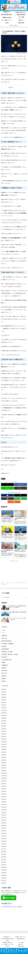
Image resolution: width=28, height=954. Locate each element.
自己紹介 (7, 946)
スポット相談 (21, 942)
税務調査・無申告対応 (7, 942)
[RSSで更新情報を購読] (14, 502)
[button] (20, 488)
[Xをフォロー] (20, 495)
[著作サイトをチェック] (7, 495)
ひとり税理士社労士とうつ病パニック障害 (11, 906)
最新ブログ (20, 944)
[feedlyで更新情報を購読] (20, 498)
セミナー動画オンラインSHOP (7, 944)
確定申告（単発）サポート (20, 936)
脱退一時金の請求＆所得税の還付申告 (7, 939)
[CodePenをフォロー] (7, 498)
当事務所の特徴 (21, 946)
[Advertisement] (14, 571)
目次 (10, 87)
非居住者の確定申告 (21, 938)
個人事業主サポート (7, 936)
